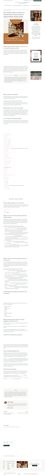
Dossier (6, 150)
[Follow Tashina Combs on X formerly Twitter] (9, 408)
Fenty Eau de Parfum (22, 244)
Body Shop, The (7, 139)
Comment (5, 429)
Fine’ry (6, 156)
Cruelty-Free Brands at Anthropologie (23, 412)
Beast (5, 137)
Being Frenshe (7, 138)
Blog (4, 474)
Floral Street (6, 157)
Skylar (5, 183)
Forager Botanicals (7, 158)
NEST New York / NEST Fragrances (10, 175)
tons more (23, 377)
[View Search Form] (23, 0)
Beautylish (14, 377)
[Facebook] (24, 0)
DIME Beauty (7, 149)
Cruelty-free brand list (38, 0)
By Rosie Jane (7, 141)
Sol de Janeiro (7, 185)
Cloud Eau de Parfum (16, 276)
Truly (5, 186)
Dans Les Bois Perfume (10, 287)
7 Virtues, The (7, 133)
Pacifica (6, 177)
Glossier (6, 159)
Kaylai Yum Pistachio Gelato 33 (22, 237)
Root (5, 182)
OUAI (5, 176)
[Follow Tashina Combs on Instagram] (11, 408)
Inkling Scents (7, 165)
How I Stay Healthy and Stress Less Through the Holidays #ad (8, 413)
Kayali (5, 166)
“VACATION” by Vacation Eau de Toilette (11, 271)
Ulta (24, 376)
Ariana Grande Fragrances (8, 209)
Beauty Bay (11, 377)
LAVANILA (6, 169)
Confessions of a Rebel (8, 146)
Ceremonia (6, 142)
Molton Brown (7, 173)
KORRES (6, 168)
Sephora (8, 377)
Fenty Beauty (7, 155)
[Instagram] (26, 0)
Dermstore (22, 376)
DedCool (6, 147)
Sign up (12, 0)
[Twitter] (30, 0)
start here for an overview (36, 38)
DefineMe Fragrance (8, 148)
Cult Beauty (18, 377)
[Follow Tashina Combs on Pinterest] (12, 408)
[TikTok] (29, 0)
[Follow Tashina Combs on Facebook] (8, 408)
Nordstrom (5, 377)
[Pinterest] (27, 0)
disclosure (16, 75)
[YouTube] (32, 0)
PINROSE (6, 178)
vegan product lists (9, 378)
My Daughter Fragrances (8, 174)
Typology (6, 187)
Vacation (6, 188)
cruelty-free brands (21, 375)
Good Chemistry (7, 160)
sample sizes (8, 358)
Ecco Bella (6, 151)
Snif (5, 184)
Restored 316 (40, 473)
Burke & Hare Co (7, 140)
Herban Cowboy (7, 164)
